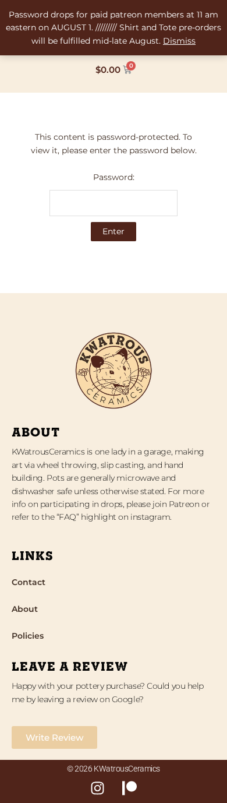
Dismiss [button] (179, 40)
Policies (28, 635)
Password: (113, 177)
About (25, 609)
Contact (28, 582)
